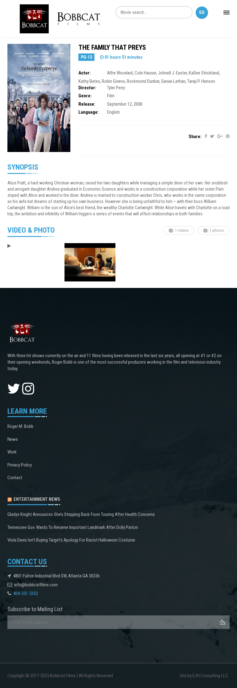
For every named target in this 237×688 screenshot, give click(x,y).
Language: (88, 112)
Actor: (84, 73)
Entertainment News (37, 499)
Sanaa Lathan (173, 81)
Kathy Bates (89, 81)
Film (110, 96)
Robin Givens (113, 81)
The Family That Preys (112, 47)
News (12, 439)
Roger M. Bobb (20, 426)
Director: (87, 88)
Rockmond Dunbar (143, 81)
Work (12, 452)
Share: (195, 136)
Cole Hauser (145, 73)
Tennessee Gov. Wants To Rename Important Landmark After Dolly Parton (72, 527)
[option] (32, 246)
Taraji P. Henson (201, 81)
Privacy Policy (19, 465)
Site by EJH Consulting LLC (204, 675)
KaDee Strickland (204, 73)
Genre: (85, 96)
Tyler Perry (116, 88)
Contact (14, 477)
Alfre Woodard (120, 73)
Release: (86, 104)
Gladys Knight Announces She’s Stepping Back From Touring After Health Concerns (81, 514)
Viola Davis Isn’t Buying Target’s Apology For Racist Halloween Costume (71, 540)
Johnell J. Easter (172, 73)
